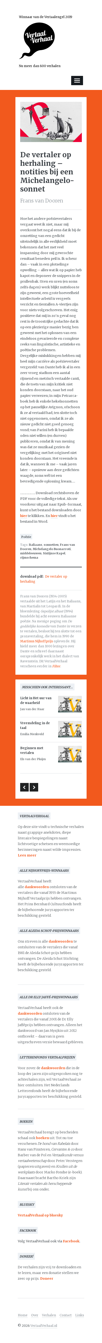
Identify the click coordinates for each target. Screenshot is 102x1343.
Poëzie (26, 537)
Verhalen (49, 1315)
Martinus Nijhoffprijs (36, 641)
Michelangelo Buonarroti (52, 549)
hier (23, 516)
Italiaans (35, 544)
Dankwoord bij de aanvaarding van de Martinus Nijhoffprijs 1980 (24, 787)
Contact (66, 1315)
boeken (42, 1138)
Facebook (71, 1241)
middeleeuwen (31, 553)
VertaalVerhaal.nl (43, 1326)
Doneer (46, 1278)
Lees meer (27, 855)
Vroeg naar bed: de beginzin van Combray (34, 787)
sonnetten (51, 544)
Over (34, 1315)
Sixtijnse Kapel (54, 553)
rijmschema (29, 557)
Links (79, 1315)
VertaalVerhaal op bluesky (40, 1215)
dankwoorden (37, 887)
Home (23, 1315)
